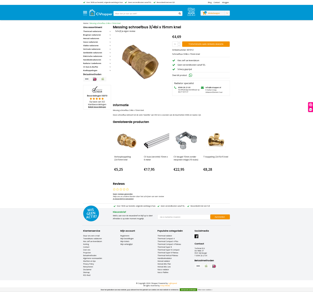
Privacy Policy (88, 264)
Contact (86, 247)
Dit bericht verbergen (188, 290)
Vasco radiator (163, 269)
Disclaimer (87, 269)
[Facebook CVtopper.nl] (196, 237)
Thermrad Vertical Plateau (167, 255)
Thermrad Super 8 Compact (168, 250)
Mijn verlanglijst (126, 244)
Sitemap (86, 272)
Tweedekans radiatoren (92, 238)
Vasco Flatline (162, 272)
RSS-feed (86, 275)
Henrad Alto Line (164, 267)
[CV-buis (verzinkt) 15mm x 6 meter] (156, 140)
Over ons (86, 250)
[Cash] (102, 79)
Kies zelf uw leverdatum (92, 241)
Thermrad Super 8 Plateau (167, 252)
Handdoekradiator (164, 258)
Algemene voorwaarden (92, 258)
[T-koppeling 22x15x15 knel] (216, 140)
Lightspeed (172, 283)
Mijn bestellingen (127, 238)
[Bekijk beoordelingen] (191, 12)
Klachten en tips (89, 261)
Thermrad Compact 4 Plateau (169, 244)
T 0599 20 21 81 (201, 255)
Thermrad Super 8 (164, 247)
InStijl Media (165, 285)
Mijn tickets (124, 241)
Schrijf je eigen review (125, 31)
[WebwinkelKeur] (97, 89)
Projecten (87, 252)
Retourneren (88, 267)
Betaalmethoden (89, 255)
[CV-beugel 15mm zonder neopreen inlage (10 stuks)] (186, 140)
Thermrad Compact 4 (165, 238)
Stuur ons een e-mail (91, 236)
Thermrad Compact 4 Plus (167, 241)
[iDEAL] (94, 79)
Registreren (124, 236)
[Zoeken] (180, 13)
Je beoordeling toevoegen (123, 199)
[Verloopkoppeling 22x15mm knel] (127, 140)
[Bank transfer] (86, 79)
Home (85, 23)
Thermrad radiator (164, 236)
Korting (86, 244)
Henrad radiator (163, 261)
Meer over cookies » (205, 290)
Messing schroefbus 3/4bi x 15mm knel (105, 23)
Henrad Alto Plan (164, 264)
